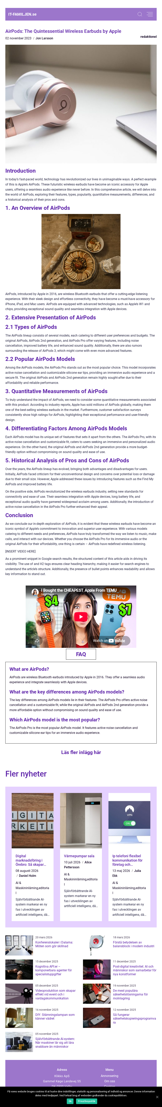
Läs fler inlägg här (81, 752)
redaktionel (148, 37)
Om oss (109, 1081)
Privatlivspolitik (86, 1101)
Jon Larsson (44, 38)
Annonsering (109, 1076)
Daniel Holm (27, 876)
